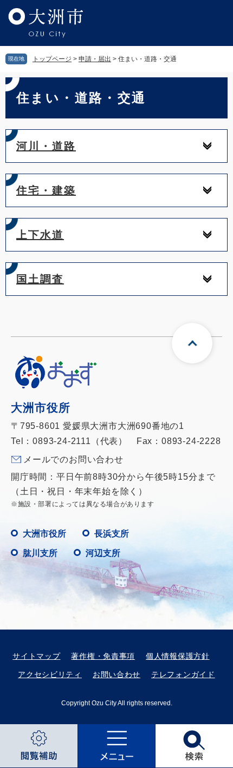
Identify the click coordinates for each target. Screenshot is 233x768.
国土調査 (40, 279)
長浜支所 (111, 533)
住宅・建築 (46, 190)
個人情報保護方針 (178, 656)
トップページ (52, 59)
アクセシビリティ (50, 674)
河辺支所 (103, 553)
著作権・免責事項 (103, 656)
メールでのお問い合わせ (73, 459)
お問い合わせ (116, 674)
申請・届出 (95, 59)
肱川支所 (40, 553)
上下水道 (40, 235)
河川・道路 (46, 146)
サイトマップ (36, 656)
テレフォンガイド (183, 674)
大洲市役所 (44, 533)
